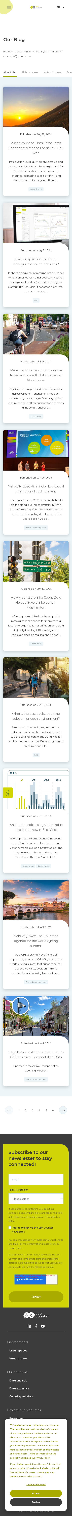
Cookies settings (36, 1484)
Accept (36, 1493)
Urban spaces (18, 1350)
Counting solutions (21, 1396)
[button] (9, 7)
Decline (36, 1502)
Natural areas (52, 72)
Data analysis (18, 1380)
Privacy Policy (16, 1247)
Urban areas (30, 72)
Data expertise (19, 1388)
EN (58, 7)
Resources (16, 1418)
